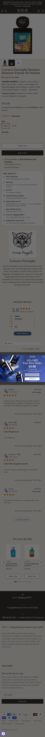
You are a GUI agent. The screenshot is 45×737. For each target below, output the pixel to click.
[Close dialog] (43, 356)
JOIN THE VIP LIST (32, 378)
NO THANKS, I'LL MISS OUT (32, 381)
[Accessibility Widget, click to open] (3, 733)
